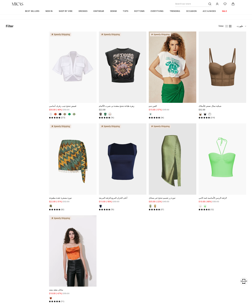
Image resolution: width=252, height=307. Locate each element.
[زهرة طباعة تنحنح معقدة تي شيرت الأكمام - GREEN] (105, 114)
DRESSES (83, 11)
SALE (224, 11)
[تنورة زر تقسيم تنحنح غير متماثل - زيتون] (150, 206)
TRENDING (175, 11)
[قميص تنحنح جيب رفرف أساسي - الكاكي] (64, 114)
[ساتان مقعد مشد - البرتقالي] (50, 298)
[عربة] (233, 4)
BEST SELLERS (32, 11)
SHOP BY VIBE (66, 11)
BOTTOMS (139, 11)
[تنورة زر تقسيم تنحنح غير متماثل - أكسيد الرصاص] (155, 206)
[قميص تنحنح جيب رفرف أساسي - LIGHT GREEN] (74, 114)
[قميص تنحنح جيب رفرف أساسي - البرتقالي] (55, 114)
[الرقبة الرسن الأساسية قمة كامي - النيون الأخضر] (205, 206)
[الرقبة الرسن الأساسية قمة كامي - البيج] (200, 206)
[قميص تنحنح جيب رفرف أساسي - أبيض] (50, 114)
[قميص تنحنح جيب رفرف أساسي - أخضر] (69, 114)
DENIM (113, 11)
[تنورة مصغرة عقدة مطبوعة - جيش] (50, 206)
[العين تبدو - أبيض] (150, 114)
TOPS (125, 11)
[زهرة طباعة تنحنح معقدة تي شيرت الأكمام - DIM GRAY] (100, 114)
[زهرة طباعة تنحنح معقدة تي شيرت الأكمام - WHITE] (110, 114)
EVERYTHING (157, 11)
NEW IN (49, 11)
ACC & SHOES (209, 11)
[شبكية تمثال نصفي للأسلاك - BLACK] (205, 114)
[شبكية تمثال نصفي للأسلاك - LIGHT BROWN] (200, 114)
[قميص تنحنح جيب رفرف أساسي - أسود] (60, 114)
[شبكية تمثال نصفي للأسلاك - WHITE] (209, 114)
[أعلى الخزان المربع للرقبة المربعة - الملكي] (100, 206)
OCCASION (191, 11)
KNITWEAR (98, 11)
